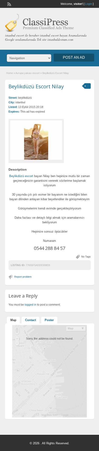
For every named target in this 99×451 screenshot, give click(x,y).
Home (9, 73)
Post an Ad (74, 57)
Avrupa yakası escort (27, 73)
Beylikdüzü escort (21, 176)
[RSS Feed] (9, 4)
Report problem (23, 276)
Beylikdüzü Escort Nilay (36, 86)
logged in (30, 304)
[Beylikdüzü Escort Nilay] (36, 140)
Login (88, 4)
